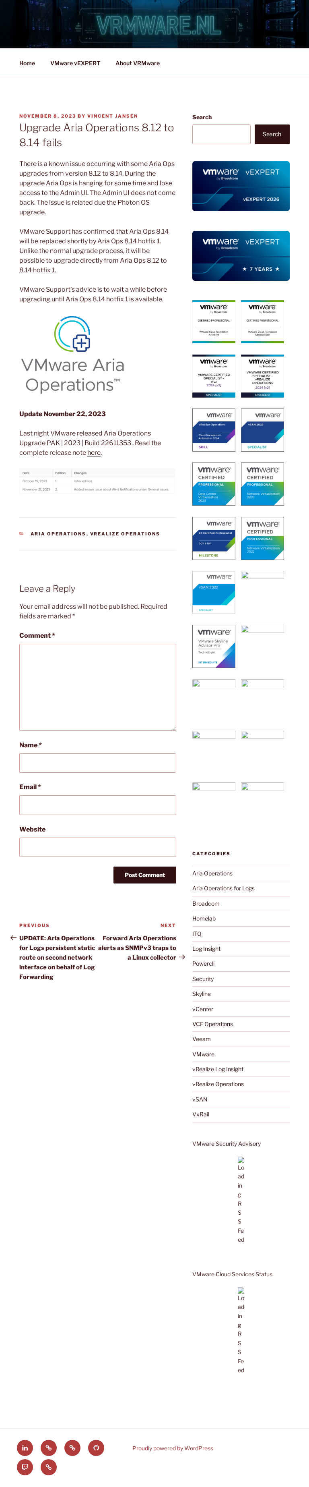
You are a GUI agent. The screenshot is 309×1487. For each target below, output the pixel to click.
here (94, 452)
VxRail (200, 1114)
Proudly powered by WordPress (172, 1448)
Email (30, 787)
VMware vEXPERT (75, 63)
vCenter (202, 1009)
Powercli (203, 963)
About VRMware (137, 63)
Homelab (204, 918)
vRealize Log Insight (217, 1069)
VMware (203, 1054)
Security (203, 978)
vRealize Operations (125, 534)
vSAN (200, 1099)
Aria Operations (59, 534)
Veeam (201, 1038)
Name (30, 745)
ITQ (197, 933)
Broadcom (206, 903)
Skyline (201, 993)
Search (202, 117)
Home (27, 63)
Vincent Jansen (112, 116)
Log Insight (206, 948)
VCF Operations (212, 1023)
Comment (37, 635)
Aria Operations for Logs (223, 888)
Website (32, 829)
